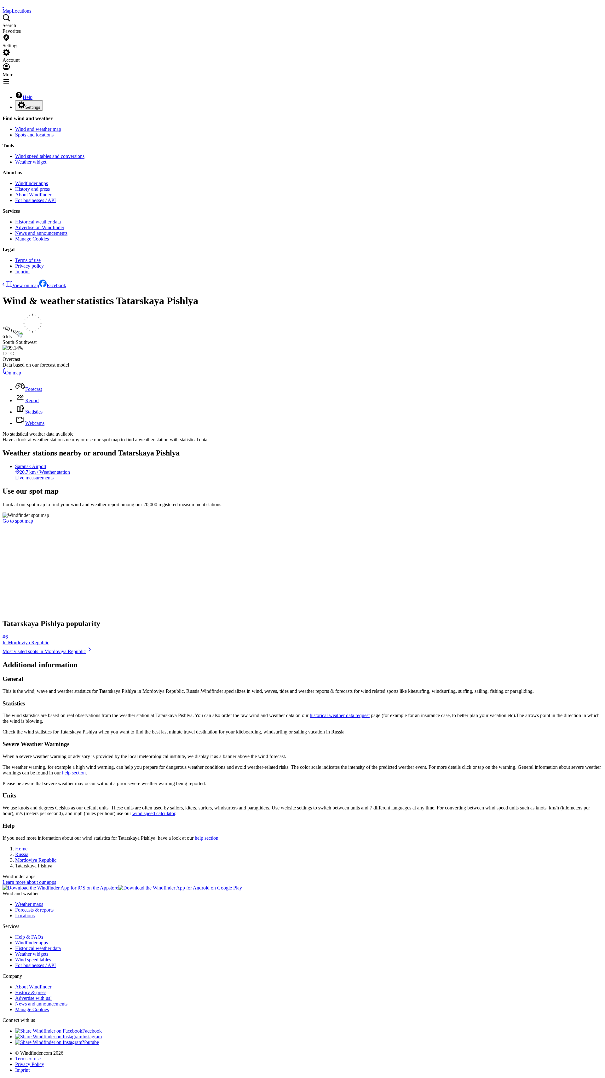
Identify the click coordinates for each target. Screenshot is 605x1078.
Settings (32, 107)
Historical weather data (38, 221)
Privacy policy (29, 266)
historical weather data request (340, 715)
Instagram (92, 1036)
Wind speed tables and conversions (49, 156)
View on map (25, 285)
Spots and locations (34, 134)
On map (13, 372)
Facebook (56, 285)
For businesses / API (35, 200)
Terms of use (28, 260)
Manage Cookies (32, 238)
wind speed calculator (153, 813)
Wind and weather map (38, 129)
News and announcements (41, 233)
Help (27, 97)
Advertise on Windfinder (39, 227)
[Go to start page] (3, 5)
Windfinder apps (31, 183)
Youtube (90, 1042)
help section (74, 772)
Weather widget (30, 162)
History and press (32, 189)
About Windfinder (33, 194)
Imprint (22, 271)
